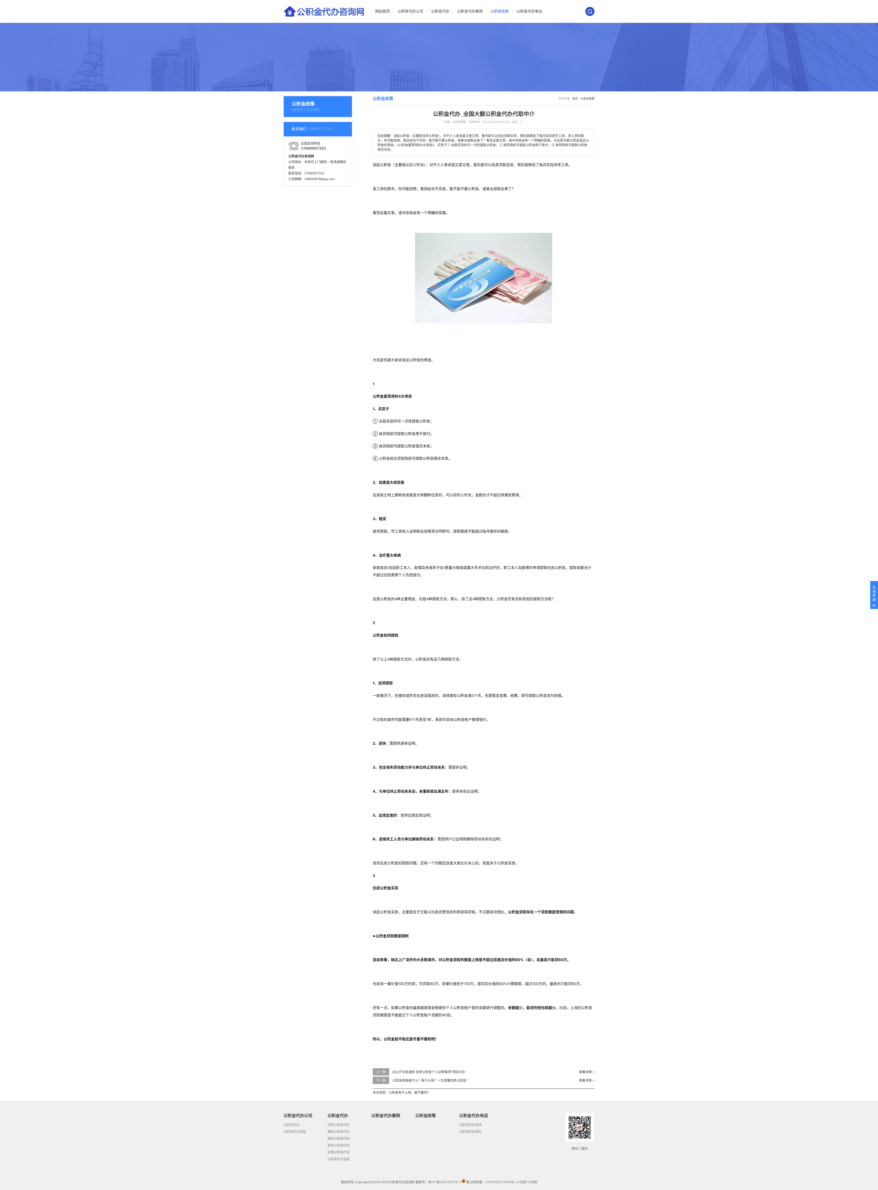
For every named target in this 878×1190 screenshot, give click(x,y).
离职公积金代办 (338, 1131)
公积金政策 (499, 11)
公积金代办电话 (529, 11)
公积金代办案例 (470, 11)
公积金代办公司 (410, 11)
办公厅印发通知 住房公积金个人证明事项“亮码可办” (429, 1072)
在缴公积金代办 (338, 1152)
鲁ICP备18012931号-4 (444, 1182)
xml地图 (521, 1182)
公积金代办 (440, 11)
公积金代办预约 (470, 1131)
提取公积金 (462, 495)
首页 (575, 98)
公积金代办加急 (338, 1159)
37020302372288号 (499, 1182)
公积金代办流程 (295, 1131)
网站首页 (382, 11)
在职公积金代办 (338, 1124)
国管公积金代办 (338, 1138)
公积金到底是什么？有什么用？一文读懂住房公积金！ (430, 1080)
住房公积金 (415, 164)
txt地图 (532, 1182)
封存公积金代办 (338, 1145)
